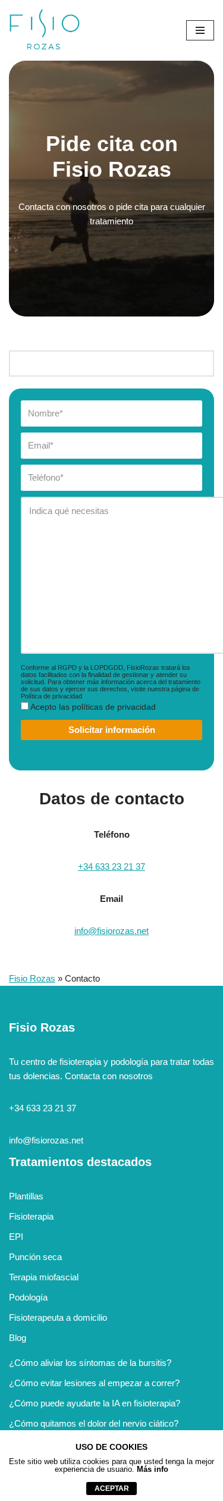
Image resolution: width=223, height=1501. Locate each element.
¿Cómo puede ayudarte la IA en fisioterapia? (94, 1403)
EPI (16, 1236)
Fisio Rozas (32, 978)
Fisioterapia (31, 1216)
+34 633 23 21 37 (111, 866)
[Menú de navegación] (200, 30)
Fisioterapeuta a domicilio (58, 1317)
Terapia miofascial (43, 1277)
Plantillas (26, 1196)
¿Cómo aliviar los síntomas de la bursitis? (90, 1363)
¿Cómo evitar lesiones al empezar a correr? (94, 1383)
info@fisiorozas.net (111, 931)
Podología (28, 1297)
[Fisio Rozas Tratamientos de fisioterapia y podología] (44, 30)
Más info (152, 1469)
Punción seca (35, 1257)
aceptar (112, 1488)
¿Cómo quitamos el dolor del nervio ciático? (93, 1423)
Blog (17, 1338)
